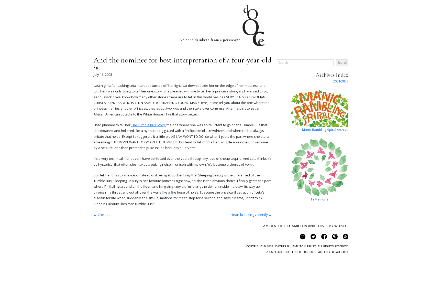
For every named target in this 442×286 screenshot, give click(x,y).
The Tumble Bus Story (148, 125)
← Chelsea (102, 214)
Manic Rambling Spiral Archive (325, 129)
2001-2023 (340, 81)
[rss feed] (343, 238)
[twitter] (311, 238)
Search (342, 62)
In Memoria (319, 199)
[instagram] (300, 238)
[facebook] (322, 238)
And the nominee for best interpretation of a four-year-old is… (183, 63)
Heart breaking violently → (251, 214)
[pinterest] (333, 238)
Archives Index (332, 75)
